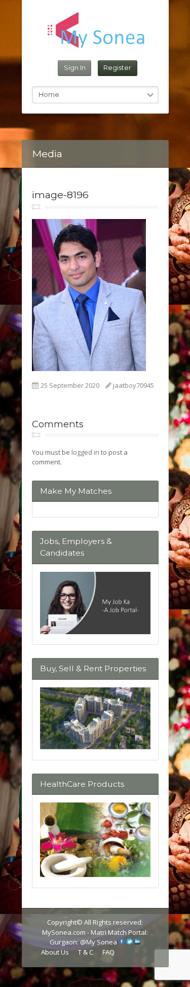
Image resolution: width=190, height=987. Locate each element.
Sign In (75, 67)
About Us (55, 952)
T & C (85, 952)
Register (117, 67)
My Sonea (101, 941)
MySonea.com (64, 932)
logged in (85, 452)
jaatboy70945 (133, 385)
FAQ (108, 952)
